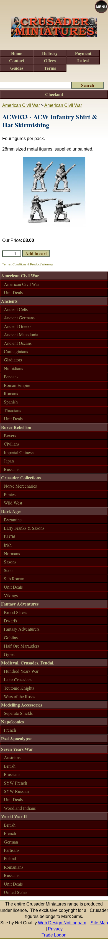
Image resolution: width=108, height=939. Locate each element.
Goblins (11, 637)
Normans (12, 553)
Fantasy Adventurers (22, 629)
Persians (11, 376)
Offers (50, 60)
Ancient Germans (19, 317)
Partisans (11, 850)
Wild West (13, 503)
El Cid (9, 536)
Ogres (9, 654)
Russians (11, 469)
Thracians (12, 410)
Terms (50, 68)
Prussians (12, 774)
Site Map (99, 922)
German (11, 842)
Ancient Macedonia (21, 334)
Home (16, 53)
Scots (8, 570)
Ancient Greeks (17, 326)
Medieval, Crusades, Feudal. (27, 662)
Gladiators (13, 360)
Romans (11, 393)
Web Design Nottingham (62, 922)
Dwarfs (10, 621)
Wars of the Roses (19, 696)
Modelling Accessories (21, 705)
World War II (14, 816)
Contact (16, 60)
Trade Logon (54, 935)
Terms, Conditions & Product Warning (27, 264)
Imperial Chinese (19, 452)
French (10, 730)
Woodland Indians (20, 808)
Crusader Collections (21, 477)
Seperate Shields (18, 713)
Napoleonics (12, 721)
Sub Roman (14, 578)
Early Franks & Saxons (24, 528)
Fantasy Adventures (19, 604)
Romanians (13, 867)
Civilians (11, 444)
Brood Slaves (15, 612)
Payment (83, 53)
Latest (83, 60)
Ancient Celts (16, 309)
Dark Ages (11, 511)
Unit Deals (13, 292)
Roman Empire (17, 385)
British (10, 766)
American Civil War (21, 105)
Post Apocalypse (16, 738)
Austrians (12, 757)
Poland (10, 858)
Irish (8, 545)
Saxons (10, 562)
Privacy (55, 929)
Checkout (54, 94)
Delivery (50, 53)
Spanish (11, 402)
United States (15, 892)
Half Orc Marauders (21, 646)
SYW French (15, 783)
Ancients (9, 301)
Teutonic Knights (19, 688)
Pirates (10, 494)
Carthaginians (16, 351)
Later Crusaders (18, 679)
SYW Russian (16, 791)
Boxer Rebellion (16, 427)
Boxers (10, 435)
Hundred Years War (21, 671)
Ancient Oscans (18, 343)
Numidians (13, 368)
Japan (9, 461)
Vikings (11, 595)
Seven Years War (17, 749)
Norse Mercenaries (20, 486)
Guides (16, 68)
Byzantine (13, 519)
